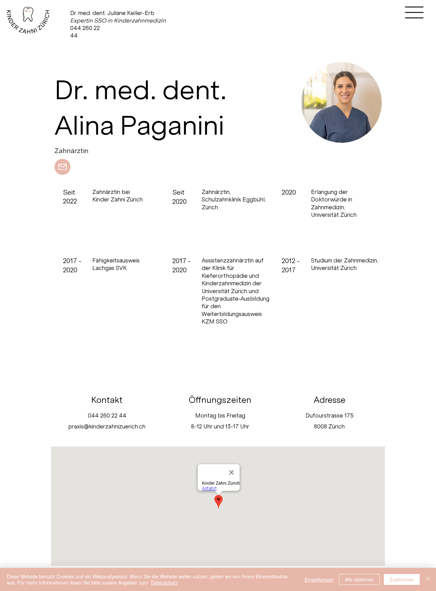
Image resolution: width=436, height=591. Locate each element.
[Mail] (62, 167)
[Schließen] (428, 579)
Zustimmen (402, 579)
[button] (414, 12)
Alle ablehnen (359, 579)
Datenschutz (164, 582)
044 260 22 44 (107, 415)
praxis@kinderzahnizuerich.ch (106, 426)
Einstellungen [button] (319, 579)
